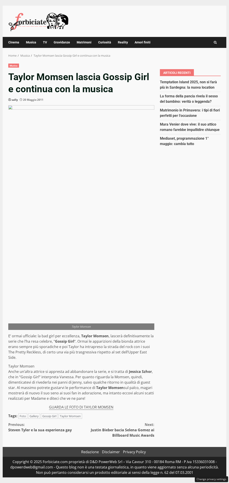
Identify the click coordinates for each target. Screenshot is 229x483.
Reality (123, 42)
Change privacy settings (211, 479)
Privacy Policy (134, 451)
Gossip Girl (49, 416)
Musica (31, 42)
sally (15, 100)
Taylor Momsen (70, 416)
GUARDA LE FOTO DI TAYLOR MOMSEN (81, 407)
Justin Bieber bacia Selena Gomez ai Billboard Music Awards (122, 430)
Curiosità (104, 42)
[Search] (215, 42)
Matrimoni (84, 42)
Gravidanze (62, 42)
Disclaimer (111, 451)
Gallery (34, 416)
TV (45, 42)
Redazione (90, 451)
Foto (23, 416)
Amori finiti (143, 42)
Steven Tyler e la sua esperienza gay (40, 427)
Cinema (13, 42)
